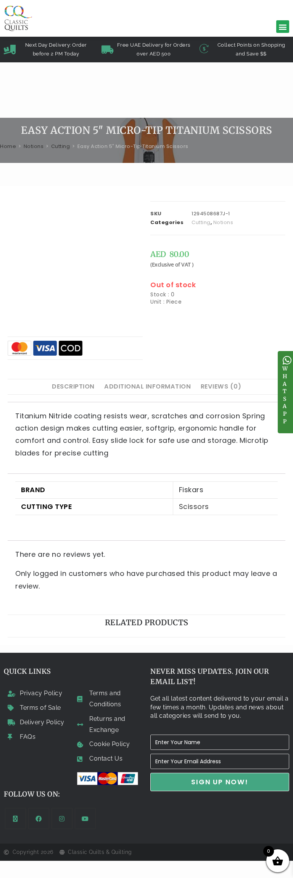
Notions (34, 146)
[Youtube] (85, 818)
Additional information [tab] (147, 386)
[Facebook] (38, 818)
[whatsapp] (287, 360)
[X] (15, 818)
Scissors (194, 506)
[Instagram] (62, 818)
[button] (282, 26)
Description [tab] (73, 386)
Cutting (60, 146)
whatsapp (285, 394)
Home (8, 146)
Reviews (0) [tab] (221, 386)
